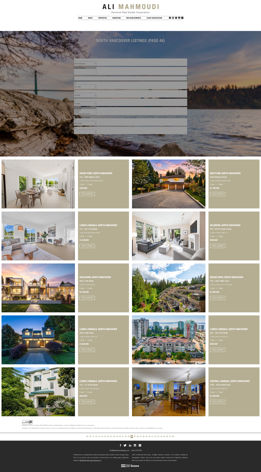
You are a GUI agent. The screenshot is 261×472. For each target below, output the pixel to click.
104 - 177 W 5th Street (89, 385)
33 (99, 436)
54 (161, 436)
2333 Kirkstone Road (218, 177)
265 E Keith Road (86, 333)
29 (87, 436)
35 (105, 436)
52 (155, 436)
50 (149, 436)
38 (114, 436)
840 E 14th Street (86, 281)
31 (93, 436)
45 (135, 436)
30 (90, 436)
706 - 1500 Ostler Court (219, 281)
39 (117, 436)
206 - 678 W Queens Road (220, 229)
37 (111, 436)
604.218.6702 (137, 450)
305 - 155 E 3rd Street (219, 333)
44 (132, 436)
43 (129, 436)
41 (123, 436)
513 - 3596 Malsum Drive (90, 177)
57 (170, 436)
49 (146, 436)
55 (164, 436)
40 (120, 436)
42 (126, 436)
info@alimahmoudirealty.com (119, 450)
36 (108, 436)
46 (138, 436)
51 (152, 436)
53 (158, 436)
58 (173, 436)
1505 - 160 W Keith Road (220, 385)
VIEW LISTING (87, 194)
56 (167, 436)
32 (96, 436)
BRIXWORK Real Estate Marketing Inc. (91, 460)
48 (143, 436)
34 (102, 436)
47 (141, 436)
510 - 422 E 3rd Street (88, 229)
